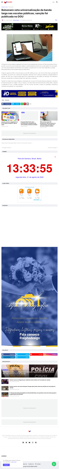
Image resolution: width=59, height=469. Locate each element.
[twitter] (26, 442)
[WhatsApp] (22, 104)
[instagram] (32, 442)
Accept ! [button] (6, 464)
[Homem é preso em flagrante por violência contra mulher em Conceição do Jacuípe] (4, 381)
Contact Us (31, 464)
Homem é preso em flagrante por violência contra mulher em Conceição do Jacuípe (29, 380)
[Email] (27, 104)
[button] (2, 2)
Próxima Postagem (52, 147)
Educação (11, 7)
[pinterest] (36, 442)
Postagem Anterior (6, 147)
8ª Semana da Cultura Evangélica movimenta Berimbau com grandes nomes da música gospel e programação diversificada (32, 393)
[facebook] (23, 442)
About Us (25, 464)
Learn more (13, 461)
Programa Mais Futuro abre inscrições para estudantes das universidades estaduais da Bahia (29, 123)
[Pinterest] (25, 104)
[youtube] (29, 442)
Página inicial (4, 7)
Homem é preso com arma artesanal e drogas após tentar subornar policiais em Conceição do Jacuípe (32, 387)
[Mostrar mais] (30, 104)
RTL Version (38, 464)
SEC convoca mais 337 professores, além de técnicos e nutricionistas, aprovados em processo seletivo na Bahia (48, 124)
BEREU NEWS (34, 466)
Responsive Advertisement (29, 133)
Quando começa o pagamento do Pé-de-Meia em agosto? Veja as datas (9, 123)
